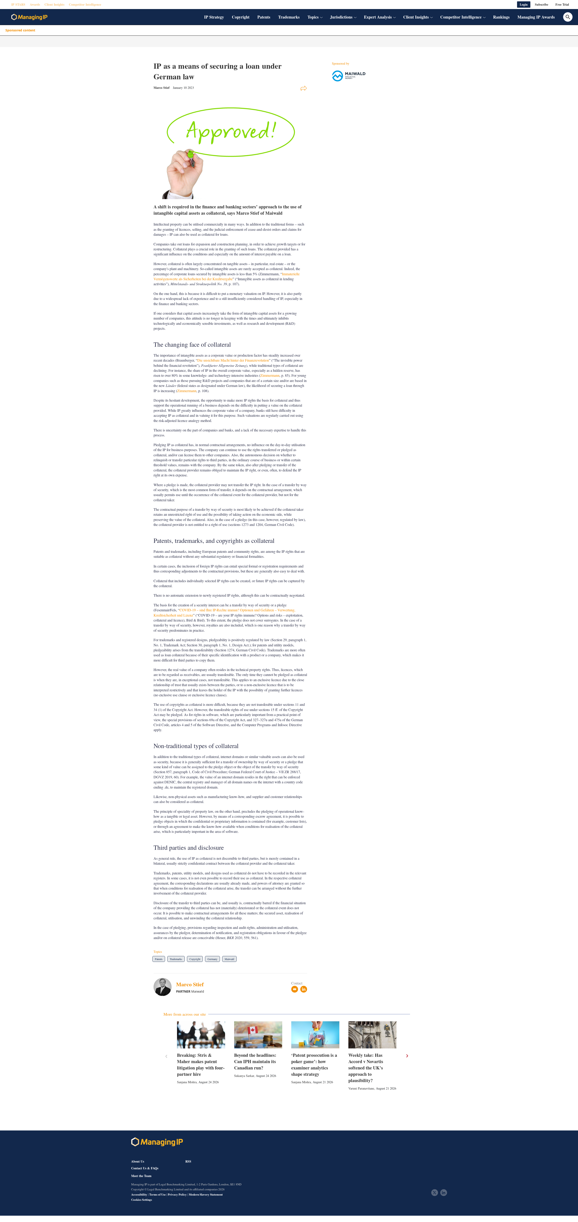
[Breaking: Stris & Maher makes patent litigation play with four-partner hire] (201, 1034)
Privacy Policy (177, 1194)
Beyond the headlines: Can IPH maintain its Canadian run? (255, 1061)
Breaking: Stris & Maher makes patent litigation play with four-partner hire (201, 1064)
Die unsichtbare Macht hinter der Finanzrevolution (233, 360)
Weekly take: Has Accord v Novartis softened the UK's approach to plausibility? (365, 1068)
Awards (35, 4)
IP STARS (18, 4)
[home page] (29, 17)
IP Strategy (214, 17)
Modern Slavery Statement (206, 1194)
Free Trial (562, 4)
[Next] (407, 1055)
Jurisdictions (341, 17)
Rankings (501, 17)
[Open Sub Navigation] (321, 17)
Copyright (240, 17)
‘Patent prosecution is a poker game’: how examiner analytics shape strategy (314, 1064)
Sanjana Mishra (187, 1082)
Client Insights (54, 4)
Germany (212, 959)
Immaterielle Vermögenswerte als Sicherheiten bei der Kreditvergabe (227, 276)
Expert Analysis (378, 17)
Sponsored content (20, 30)
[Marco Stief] (165, 987)
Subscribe (541, 4)
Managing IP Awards (536, 17)
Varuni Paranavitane (361, 1088)
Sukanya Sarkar (244, 1076)
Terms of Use (157, 1194)
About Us (137, 1161)
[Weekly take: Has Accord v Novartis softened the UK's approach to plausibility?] (372, 1034)
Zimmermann (270, 375)
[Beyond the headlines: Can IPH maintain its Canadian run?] (258, 1034)
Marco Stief (190, 984)
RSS (188, 1161)
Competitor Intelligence (85, 4)
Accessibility (139, 1194)
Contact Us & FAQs (144, 1168)
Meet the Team (141, 1175)
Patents (263, 17)
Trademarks (289, 17)
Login (524, 4)
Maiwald (229, 959)
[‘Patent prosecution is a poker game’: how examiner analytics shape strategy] (315, 1034)
